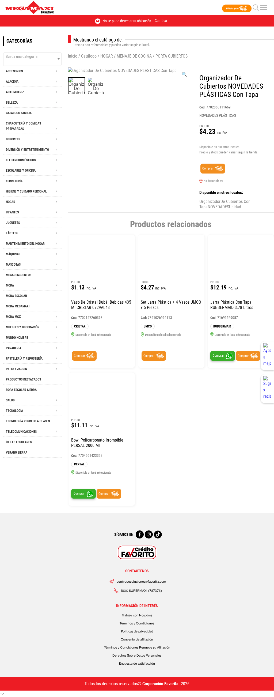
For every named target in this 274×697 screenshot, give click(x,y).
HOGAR (106, 56)
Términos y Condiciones (137, 623)
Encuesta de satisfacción (137, 663)
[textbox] (32, 56)
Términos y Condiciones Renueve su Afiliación (137, 647)
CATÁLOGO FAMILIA (19, 113)
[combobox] (32, 59)
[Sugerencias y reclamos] (267, 388)
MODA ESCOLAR (16, 296)
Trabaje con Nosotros (137, 615)
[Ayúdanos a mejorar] (267, 355)
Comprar (208, 168)
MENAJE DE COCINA (134, 56)
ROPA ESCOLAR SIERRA (21, 390)
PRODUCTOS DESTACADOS (23, 379)
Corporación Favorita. (161, 683)
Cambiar (161, 20)
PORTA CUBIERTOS (171, 56)
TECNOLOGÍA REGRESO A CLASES (28, 421)
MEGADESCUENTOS (18, 275)
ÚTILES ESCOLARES (19, 442)
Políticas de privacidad (137, 631)
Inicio (72, 56)
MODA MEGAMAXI (17, 306)
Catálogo (89, 56)
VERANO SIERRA (16, 452)
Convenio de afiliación (137, 639)
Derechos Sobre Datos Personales (136, 655)
